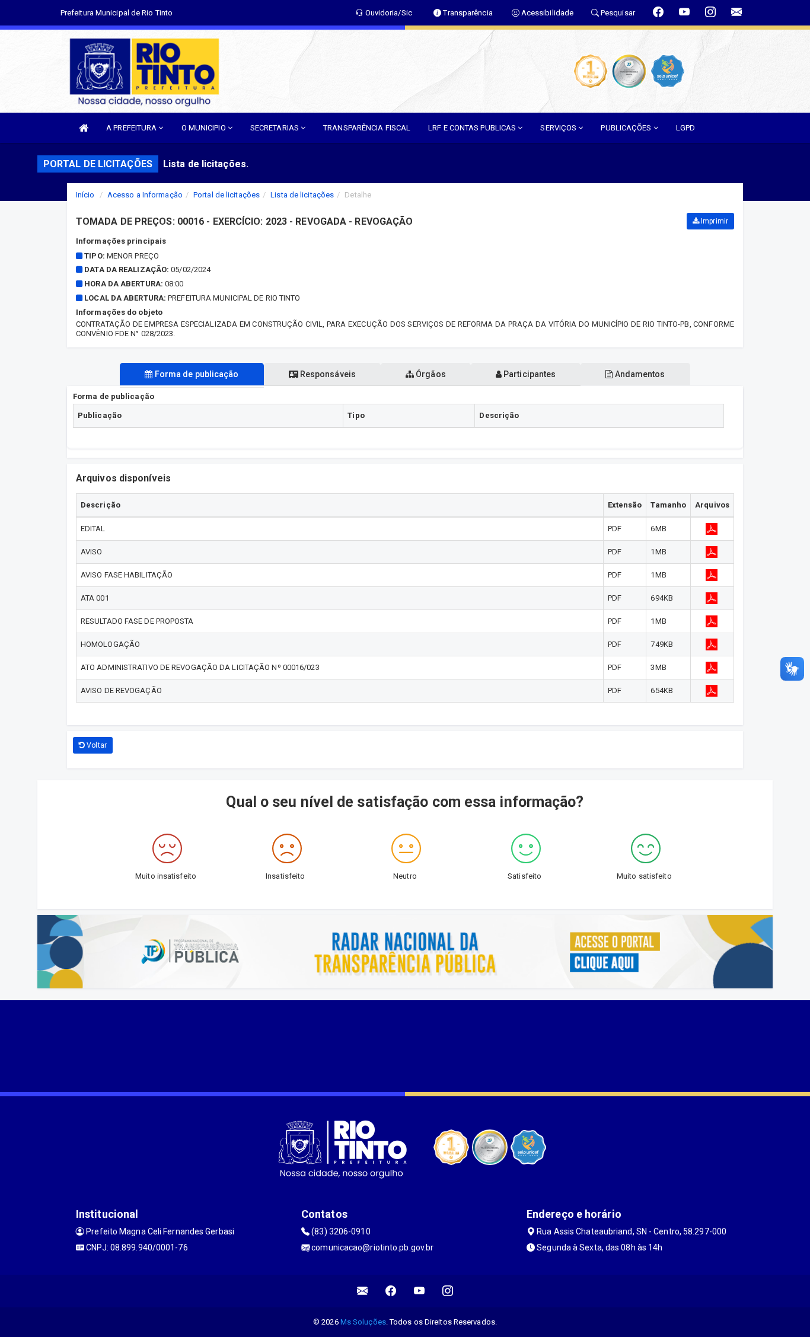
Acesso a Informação (145, 194)
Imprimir (713, 221)
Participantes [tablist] (529, 374)
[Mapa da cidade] (405, 1044)
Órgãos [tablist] (430, 374)
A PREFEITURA (132, 127)
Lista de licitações (302, 194)
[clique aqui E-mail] (362, 1291)
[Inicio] (83, 128)
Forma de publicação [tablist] (196, 374)
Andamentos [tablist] (639, 374)
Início (85, 194)
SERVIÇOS (559, 127)
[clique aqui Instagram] (448, 1291)
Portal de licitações (226, 194)
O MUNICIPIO (204, 127)
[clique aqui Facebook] (391, 1291)
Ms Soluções (363, 1321)
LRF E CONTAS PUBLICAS (473, 127)
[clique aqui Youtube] (419, 1291)
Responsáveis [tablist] (327, 374)
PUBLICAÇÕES (627, 127)
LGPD (685, 127)
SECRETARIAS (275, 127)
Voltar (96, 745)
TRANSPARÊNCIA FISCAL (366, 127)
